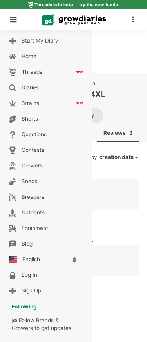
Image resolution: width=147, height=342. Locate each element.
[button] (135, 19)
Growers (22, 328)
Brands (45, 320)
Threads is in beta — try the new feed (74, 4)
